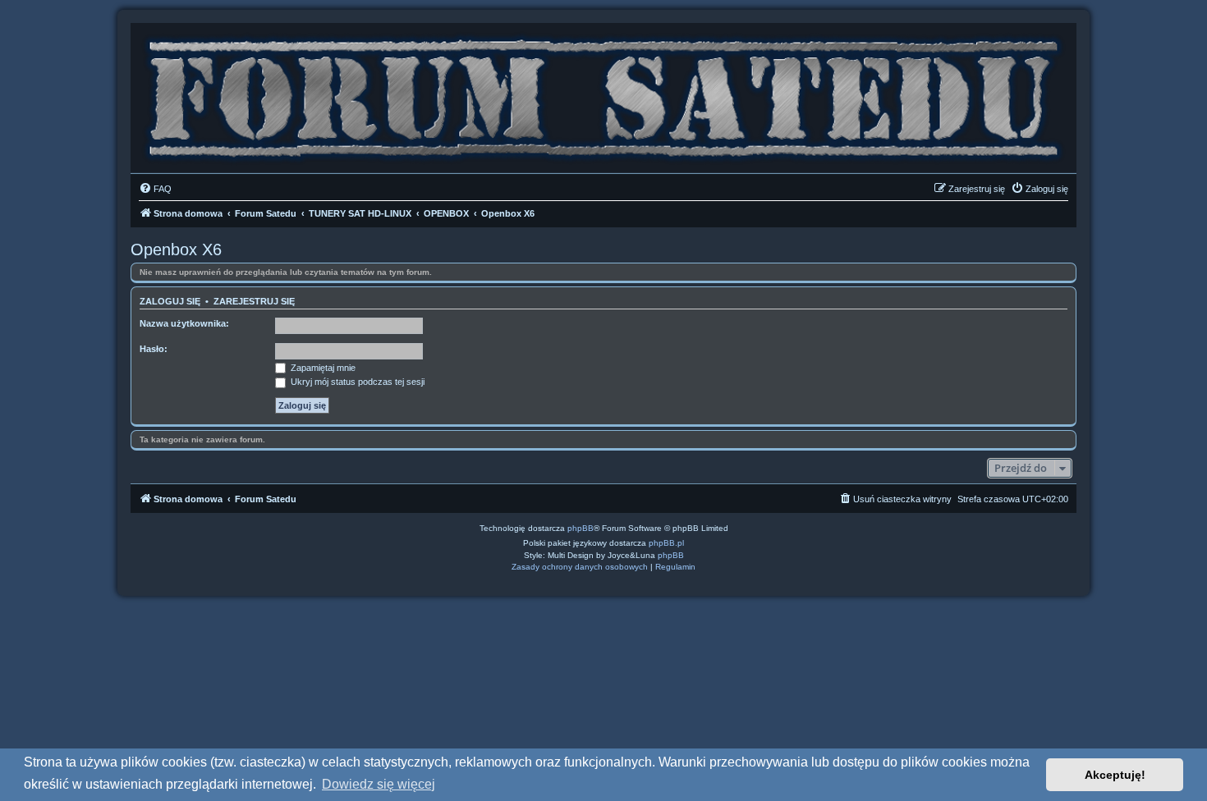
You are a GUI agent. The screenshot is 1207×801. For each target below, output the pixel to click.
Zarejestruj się (254, 301)
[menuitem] (155, 189)
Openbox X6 (176, 249)
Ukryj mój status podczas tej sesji (356, 382)
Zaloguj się (170, 301)
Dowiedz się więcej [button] (378, 784)
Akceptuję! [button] (1115, 774)
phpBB (580, 528)
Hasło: (154, 349)
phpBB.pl (666, 542)
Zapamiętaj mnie (322, 368)
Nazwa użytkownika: (184, 323)
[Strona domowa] (603, 94)
